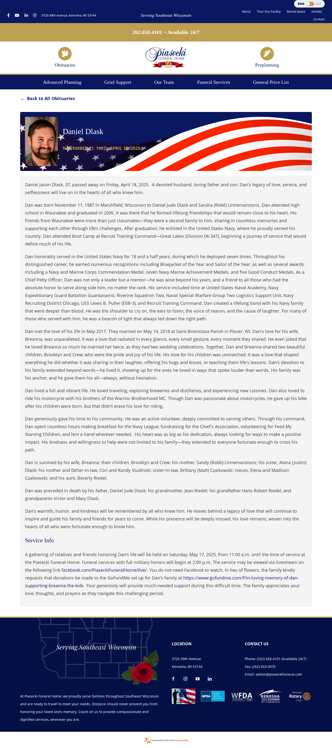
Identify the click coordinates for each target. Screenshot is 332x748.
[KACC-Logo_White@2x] (271, 692)
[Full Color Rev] (300, 693)
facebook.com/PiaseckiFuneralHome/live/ (104, 570)
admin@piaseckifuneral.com (279, 674)
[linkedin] (210, 679)
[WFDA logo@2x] (242, 691)
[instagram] (185, 679)
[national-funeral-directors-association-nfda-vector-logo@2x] (213, 693)
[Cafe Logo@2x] (183, 691)
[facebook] (173, 679)
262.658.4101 (147, 32)
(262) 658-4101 (268, 658)
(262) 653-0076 (264, 666)
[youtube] (197, 679)
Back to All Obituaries (51, 98)
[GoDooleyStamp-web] (166, 736)
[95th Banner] (166, 48)
